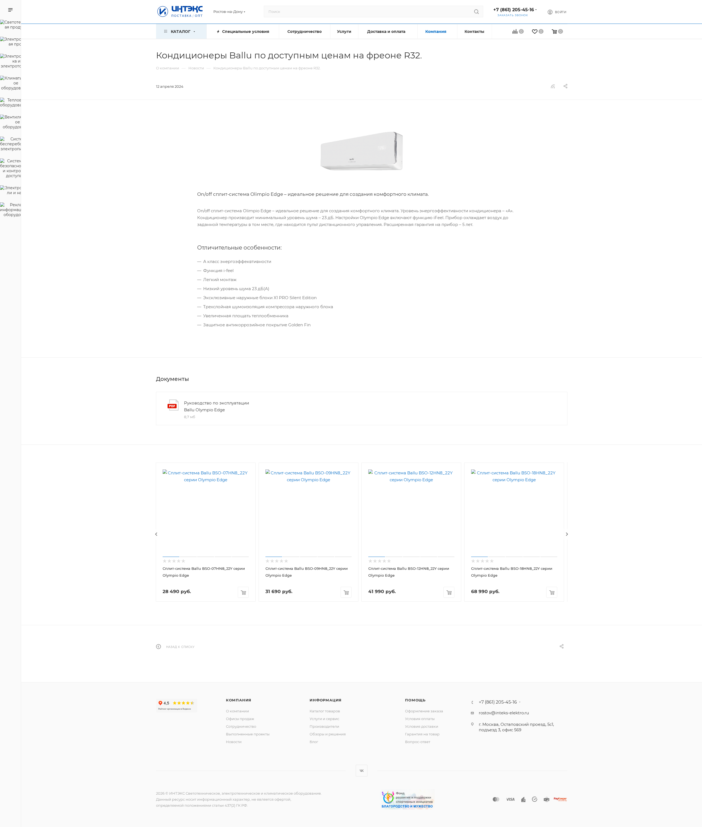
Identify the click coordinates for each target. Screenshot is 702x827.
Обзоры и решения (328, 734)
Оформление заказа (424, 711)
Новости (234, 742)
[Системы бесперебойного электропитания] (10, 145)
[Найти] (476, 11)
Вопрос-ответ (417, 742)
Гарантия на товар (422, 734)
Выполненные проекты (248, 734)
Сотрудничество (241, 726)
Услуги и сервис (324, 718)
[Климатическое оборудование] (10, 84)
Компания (238, 700)
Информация (326, 700)
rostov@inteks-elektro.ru (504, 712)
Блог (314, 742)
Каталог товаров (325, 711)
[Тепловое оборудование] (10, 103)
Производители (324, 726)
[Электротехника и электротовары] (10, 62)
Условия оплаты (420, 718)
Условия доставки (421, 726)
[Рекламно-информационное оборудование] (10, 211)
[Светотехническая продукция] (10, 25)
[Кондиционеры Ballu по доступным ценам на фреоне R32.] (361, 150)
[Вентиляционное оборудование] (10, 123)
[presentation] (156, 534)
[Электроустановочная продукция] (10, 42)
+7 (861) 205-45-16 (513, 9)
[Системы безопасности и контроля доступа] (10, 169)
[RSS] (553, 86)
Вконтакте (361, 771)
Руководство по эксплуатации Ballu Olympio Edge (216, 406)
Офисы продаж (240, 718)
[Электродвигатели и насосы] (10, 191)
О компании (237, 711)
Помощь (415, 700)
